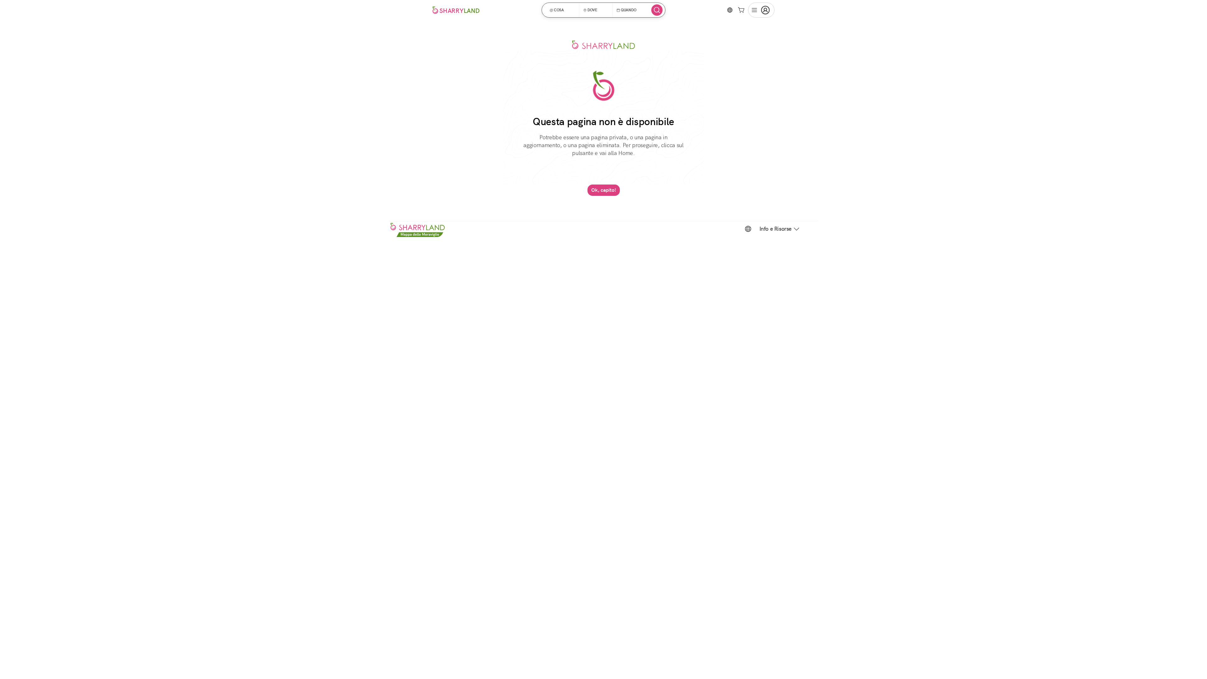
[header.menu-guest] (761, 10)
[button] (562, 10)
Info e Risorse (775, 229)
